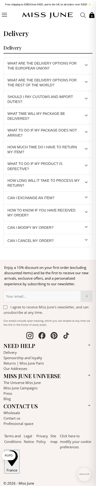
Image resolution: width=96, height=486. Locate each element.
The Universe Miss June (22, 382)
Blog (7, 398)
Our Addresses (15, 368)
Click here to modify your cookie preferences (75, 441)
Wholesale (11, 412)
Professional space (18, 423)
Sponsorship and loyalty (22, 357)
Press (7, 393)
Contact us (11, 418)
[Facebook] (42, 336)
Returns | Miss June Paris (23, 363)
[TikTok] (66, 336)
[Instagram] (30, 336)
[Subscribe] (87, 296)
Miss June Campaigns (20, 388)
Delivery (10, 352)
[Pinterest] (54, 336)
